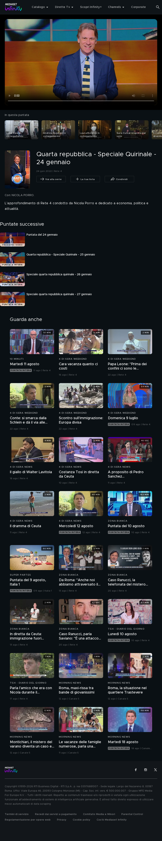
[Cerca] (157, 7)
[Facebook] (136, 770)
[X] (155, 770)
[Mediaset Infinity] (13, 7)
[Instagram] (145, 770)
